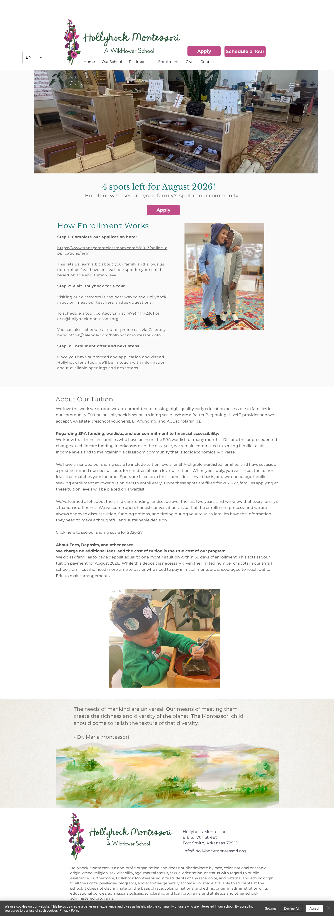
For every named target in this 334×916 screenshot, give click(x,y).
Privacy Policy (69, 910)
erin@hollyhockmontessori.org (87, 319)
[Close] (328, 908)
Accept (314, 908)
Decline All (291, 908)
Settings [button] (271, 908)
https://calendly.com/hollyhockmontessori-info (114, 335)
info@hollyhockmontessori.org (214, 850)
